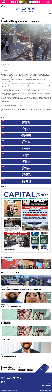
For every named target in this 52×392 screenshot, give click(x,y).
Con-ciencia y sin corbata (8, 356)
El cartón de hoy (5, 340)
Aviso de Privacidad (46, 385)
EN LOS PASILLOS (6, 323)
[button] (50, 13)
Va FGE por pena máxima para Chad (11, 306)
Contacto (49, 383)
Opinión (2, 321)
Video (2, 287)
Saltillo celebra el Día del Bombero (11, 273)
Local (2, 18)
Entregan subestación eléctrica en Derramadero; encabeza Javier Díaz (21, 289)
